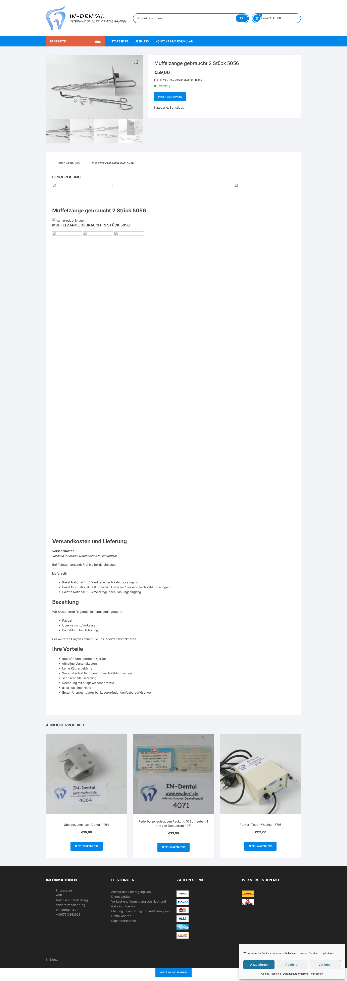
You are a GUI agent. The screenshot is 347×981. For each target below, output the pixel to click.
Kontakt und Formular (174, 41)
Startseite (119, 41)
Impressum (316, 973)
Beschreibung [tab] (69, 163)
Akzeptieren (259, 965)
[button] (136, 62)
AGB (59, 895)
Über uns (142, 41)
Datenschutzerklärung (295, 973)
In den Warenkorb (170, 96)
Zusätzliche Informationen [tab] (113, 163)
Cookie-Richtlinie (271, 973)
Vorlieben (325, 965)
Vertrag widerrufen (173, 972)
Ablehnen (292, 965)
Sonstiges (177, 107)
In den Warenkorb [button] (87, 846)
